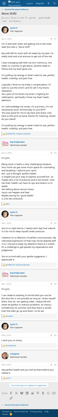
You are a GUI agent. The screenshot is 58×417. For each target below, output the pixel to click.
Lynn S (7, 17)
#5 (55, 335)
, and (18, 134)
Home (5, 414)
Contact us (7, 411)
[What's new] (48, 3)
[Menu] (4, 3)
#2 (55, 153)
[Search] (54, 3)
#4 (55, 284)
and (18, 265)
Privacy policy (36, 411)
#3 (55, 223)
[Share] (51, 39)
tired (4, 21)
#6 (55, 364)
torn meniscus (15, 21)
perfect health (44, 18)
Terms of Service (21, 411)
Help (46, 411)
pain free (32, 18)
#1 (55, 39)
